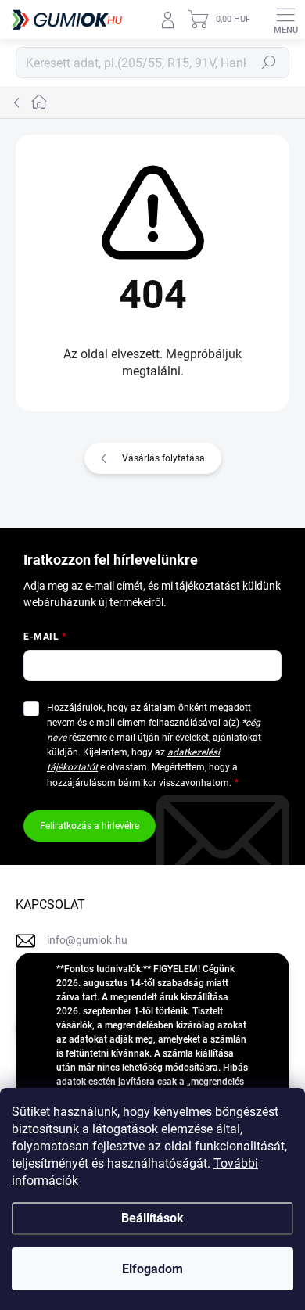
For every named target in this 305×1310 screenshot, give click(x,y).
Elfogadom (152, 1269)
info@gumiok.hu (87, 940)
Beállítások (152, 1218)
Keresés (269, 62)
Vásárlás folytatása (163, 458)
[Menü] (285, 19)
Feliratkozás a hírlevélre (89, 825)
